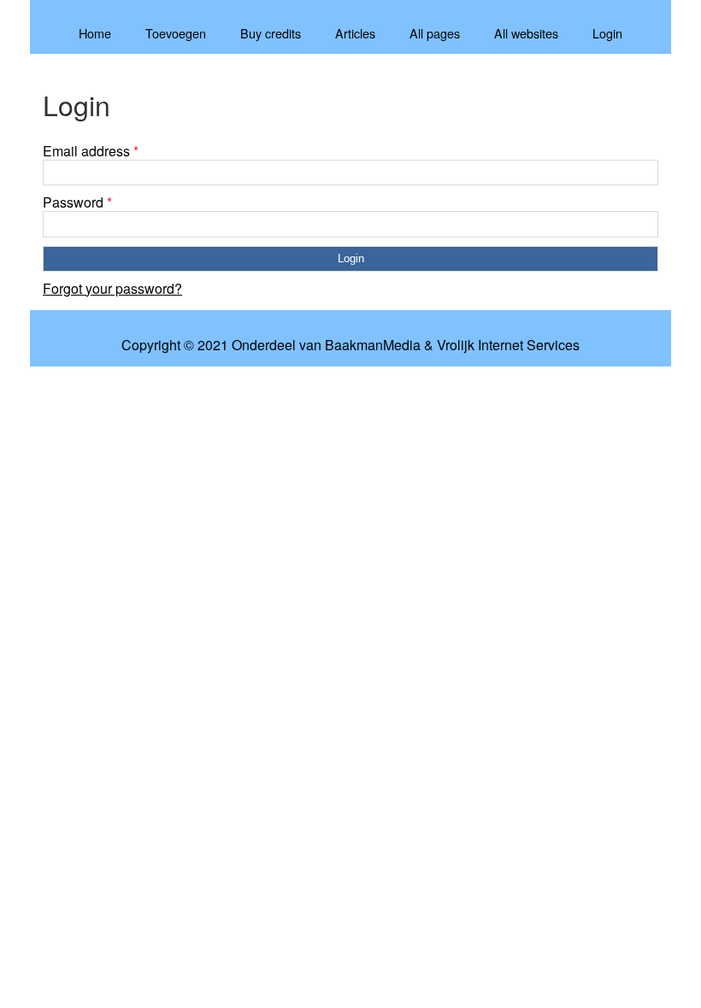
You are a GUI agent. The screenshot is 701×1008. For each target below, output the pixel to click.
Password (77, 202)
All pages (434, 33)
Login (607, 33)
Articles (355, 33)
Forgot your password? (112, 288)
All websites (526, 33)
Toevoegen (175, 33)
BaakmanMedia (373, 345)
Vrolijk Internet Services (508, 345)
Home (95, 33)
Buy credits (270, 33)
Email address (90, 151)
